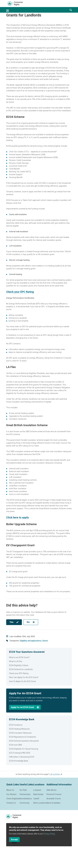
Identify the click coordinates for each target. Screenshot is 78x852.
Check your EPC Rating (20, 292)
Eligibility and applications (30, 640)
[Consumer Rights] (15, 3)
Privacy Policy (49, 833)
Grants (45, 640)
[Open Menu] (7, 11)
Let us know (55, 774)
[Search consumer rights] (71, 10)
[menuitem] (39, 657)
